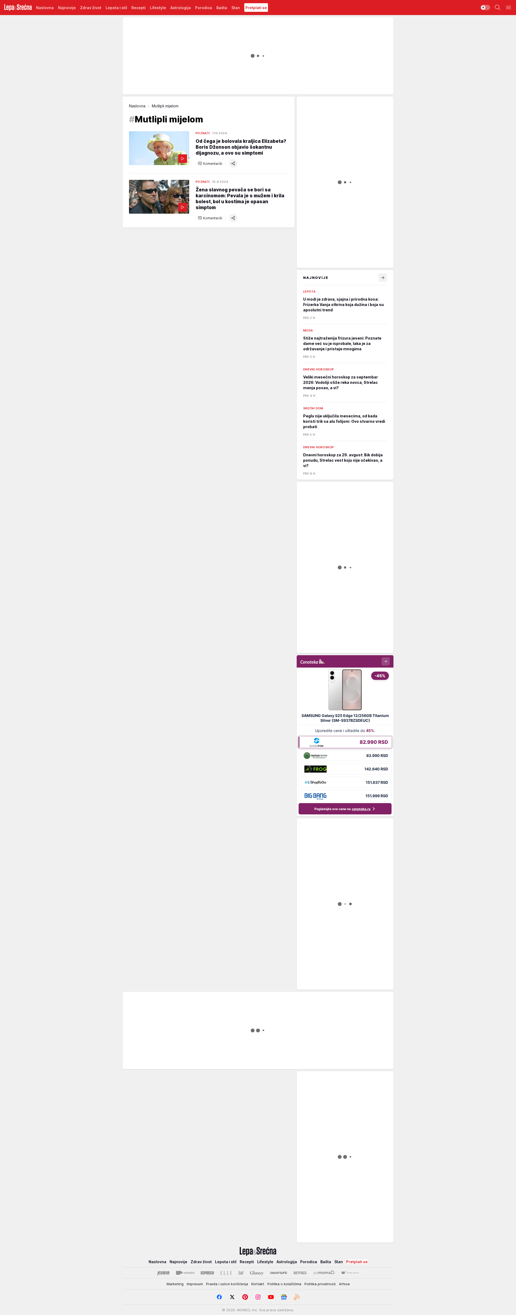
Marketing (175, 1284)
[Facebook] (219, 1297)
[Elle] (226, 1273)
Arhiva (344, 1284)
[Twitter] (232, 1297)
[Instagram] (258, 1297)
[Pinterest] (245, 1297)
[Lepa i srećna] (18, 7)
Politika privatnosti (320, 1284)
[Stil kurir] (240, 1273)
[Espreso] (207, 1273)
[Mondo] (185, 1273)
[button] (210, 163)
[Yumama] (324, 1273)
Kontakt (257, 1284)
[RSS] (296, 1297)
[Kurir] (163, 1273)
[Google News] (283, 1297)
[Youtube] (271, 1297)
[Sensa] (300, 1273)
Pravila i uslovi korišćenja (227, 1284)
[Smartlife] (278, 1273)
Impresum (195, 1284)
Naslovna (137, 106)
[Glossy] (257, 1273)
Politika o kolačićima (284, 1284)
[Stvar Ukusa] (350, 1273)
